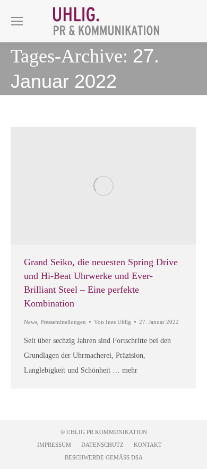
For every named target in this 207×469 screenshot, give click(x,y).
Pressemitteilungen (63, 322)
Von (112, 322)
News (30, 322)
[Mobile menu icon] (17, 21)
